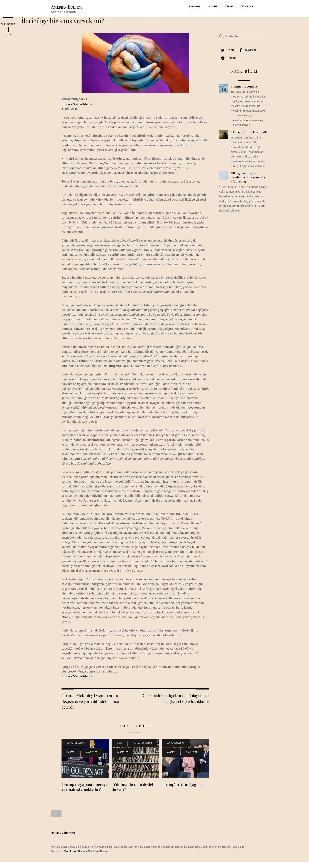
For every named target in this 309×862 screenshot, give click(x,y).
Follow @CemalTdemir (77, 104)
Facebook (250, 49)
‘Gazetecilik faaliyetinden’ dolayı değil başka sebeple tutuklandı (175, 698)
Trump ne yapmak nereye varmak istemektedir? (84, 787)
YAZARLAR (247, 6)
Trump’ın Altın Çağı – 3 (182, 784)
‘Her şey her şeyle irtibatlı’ (249, 132)
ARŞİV (119, 743)
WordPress (70, 851)
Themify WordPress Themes (93, 851)
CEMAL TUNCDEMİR (76, 743)
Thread (231, 57)
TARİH (229, 6)
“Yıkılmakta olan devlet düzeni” (132, 787)
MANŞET (70, 752)
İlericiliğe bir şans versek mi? (62, 20)
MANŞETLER (91, 752)
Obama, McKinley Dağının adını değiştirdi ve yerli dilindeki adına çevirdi (90, 701)
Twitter (231, 49)
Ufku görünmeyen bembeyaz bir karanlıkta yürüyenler (248, 177)
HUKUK (213, 6)
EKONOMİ (195, 6)
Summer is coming (244, 86)
